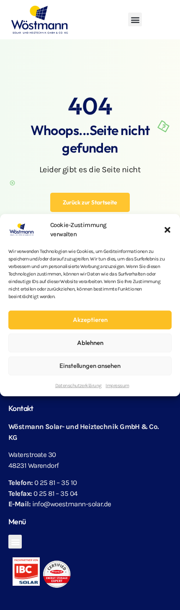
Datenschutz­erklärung (78, 385)
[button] (167, 229)
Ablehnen (90, 343)
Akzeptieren (90, 320)
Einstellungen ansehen (90, 366)
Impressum (117, 385)
